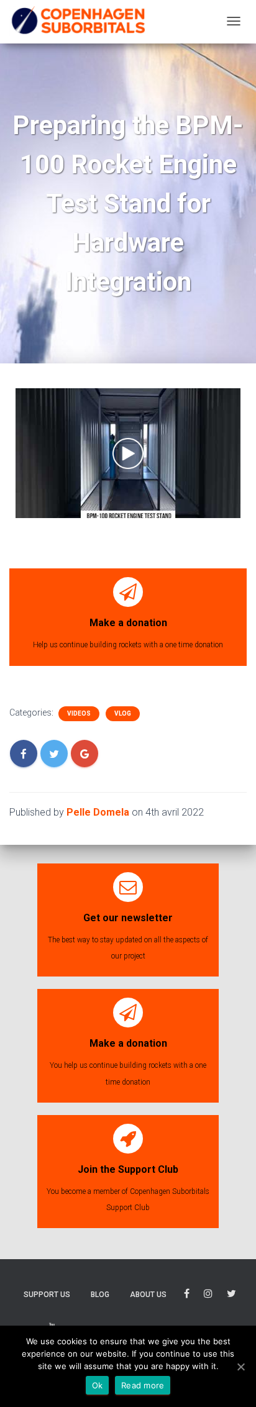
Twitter (231, 1295)
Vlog (122, 713)
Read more (142, 1385)
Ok (97, 1385)
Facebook (187, 1295)
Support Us (47, 1294)
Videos (79, 713)
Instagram (208, 1295)
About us (148, 1294)
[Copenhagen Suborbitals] (77, 21)
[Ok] (240, 1366)
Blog (100, 1294)
